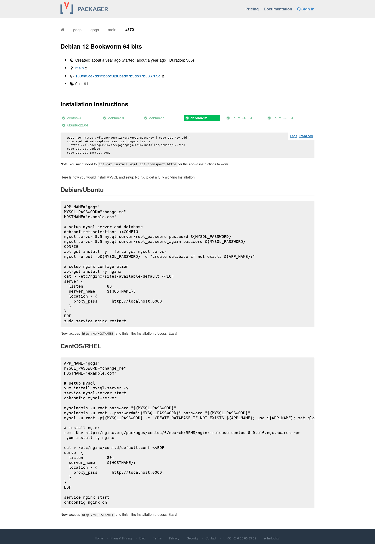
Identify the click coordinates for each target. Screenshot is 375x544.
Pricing (252, 9)
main (112, 29)
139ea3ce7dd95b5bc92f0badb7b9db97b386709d (118, 76)
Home (99, 538)
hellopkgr (273, 538)
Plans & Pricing (121, 538)
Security (192, 538)
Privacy (174, 538)
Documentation (278, 9)
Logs (293, 136)
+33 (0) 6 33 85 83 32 (241, 538)
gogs (77, 29)
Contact (211, 538)
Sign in (307, 9)
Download (306, 136)
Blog (142, 538)
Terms (157, 538)
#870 (129, 29)
